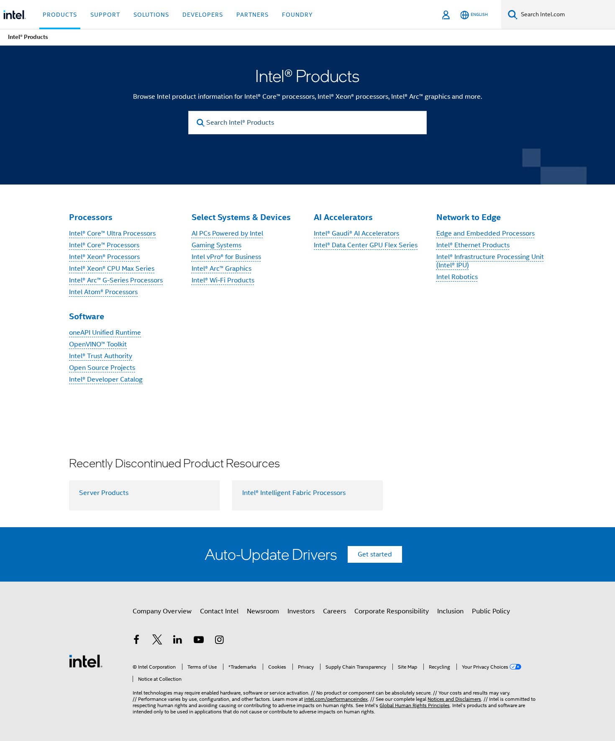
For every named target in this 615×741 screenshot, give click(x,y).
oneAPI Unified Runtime (105, 332)
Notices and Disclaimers (454, 699)
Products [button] (60, 14)
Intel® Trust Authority (100, 356)
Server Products (103, 493)
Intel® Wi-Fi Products (223, 280)
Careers (334, 611)
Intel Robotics (457, 277)
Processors (91, 217)
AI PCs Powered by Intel (227, 233)
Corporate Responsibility (391, 611)
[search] (200, 123)
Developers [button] (202, 14)
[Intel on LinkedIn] (178, 641)
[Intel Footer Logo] (85, 660)
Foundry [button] (297, 14)
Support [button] (105, 14)
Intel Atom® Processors (103, 292)
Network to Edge (468, 217)
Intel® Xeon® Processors (104, 257)
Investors (301, 611)
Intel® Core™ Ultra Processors (112, 233)
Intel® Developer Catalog (106, 379)
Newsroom (263, 611)
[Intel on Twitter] (157, 641)
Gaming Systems (216, 245)
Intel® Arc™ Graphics (221, 268)
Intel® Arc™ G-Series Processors (116, 280)
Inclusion (450, 611)
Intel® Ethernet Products (473, 245)
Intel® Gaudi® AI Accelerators (356, 233)
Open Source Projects (102, 368)
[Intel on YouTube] (199, 641)
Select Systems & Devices (241, 217)
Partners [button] (252, 14)
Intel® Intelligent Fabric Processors (294, 493)
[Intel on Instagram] (219, 641)
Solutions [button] (151, 14)
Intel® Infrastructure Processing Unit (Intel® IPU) (490, 261)
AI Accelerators (343, 217)
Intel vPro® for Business (226, 257)
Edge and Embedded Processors (485, 233)
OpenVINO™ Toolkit (98, 344)
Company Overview (162, 611)
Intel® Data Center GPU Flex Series (366, 245)
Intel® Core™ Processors (104, 245)
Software (86, 316)
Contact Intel (219, 611)
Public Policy (491, 611)
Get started (375, 554)
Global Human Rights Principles (414, 705)
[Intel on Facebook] (136, 641)
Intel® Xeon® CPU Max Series (111, 268)
